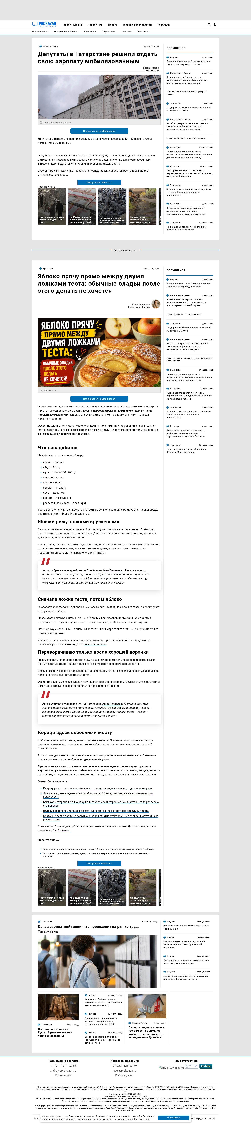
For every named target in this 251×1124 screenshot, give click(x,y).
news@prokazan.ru (124, 1070)
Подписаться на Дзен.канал (99, 131)
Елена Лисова (151, 67)
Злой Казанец (62, 830)
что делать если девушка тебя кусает (183, 314)
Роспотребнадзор (95, 644)
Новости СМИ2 (46, 186)
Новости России (139, 1023)
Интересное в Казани (180, 73)
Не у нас (174, 57)
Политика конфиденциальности (200, 1118)
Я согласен (173, 1117)
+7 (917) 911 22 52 (63, 1065)
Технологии (175, 103)
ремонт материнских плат (178, 138)
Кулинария (175, 147)
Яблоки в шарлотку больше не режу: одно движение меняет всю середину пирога (96, 810)
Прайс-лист (63, 1075)
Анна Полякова (141, 304)
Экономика (47, 922)
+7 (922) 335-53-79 (124, 1065)
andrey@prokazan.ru (63, 1070)
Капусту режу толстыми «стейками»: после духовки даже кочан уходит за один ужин (98, 788)
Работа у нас (124, 1075)
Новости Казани (50, 46)
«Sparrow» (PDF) (128, 1110)
